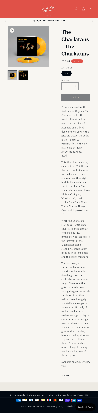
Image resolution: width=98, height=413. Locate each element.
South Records (33, 406)
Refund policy (71, 406)
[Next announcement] (92, 20)
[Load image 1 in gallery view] (12, 75)
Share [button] (66, 375)
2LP (68, 74)
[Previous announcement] (5, 20)
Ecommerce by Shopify (54, 406)
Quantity (65, 80)
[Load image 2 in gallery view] (23, 75)
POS (41, 406)
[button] (6, 8)
